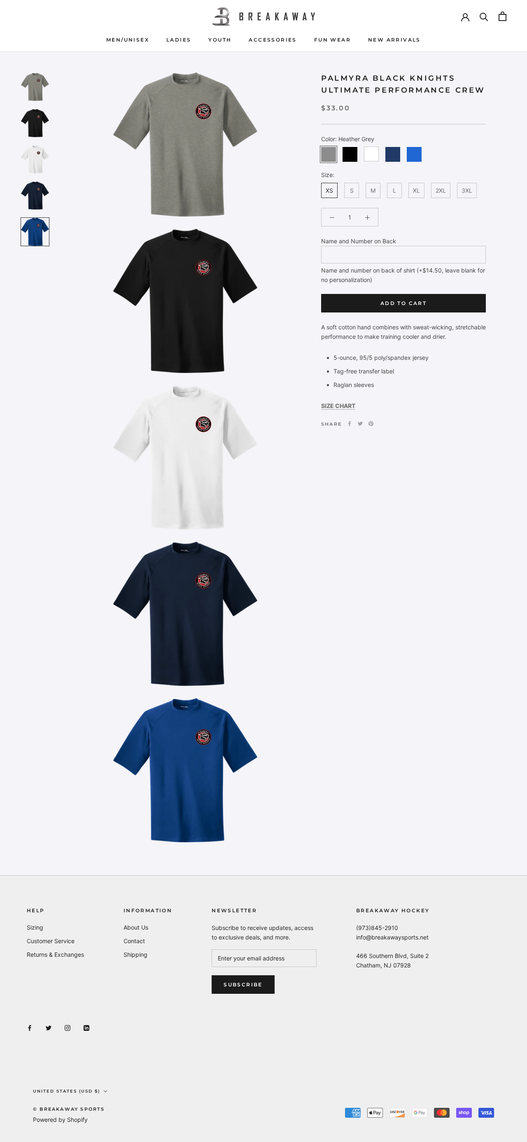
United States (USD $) (66, 1091)
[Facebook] (349, 423)
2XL (441, 190)
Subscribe (243, 984)
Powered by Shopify (60, 1119)
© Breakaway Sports (69, 1109)
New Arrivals (394, 40)
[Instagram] (67, 1027)
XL (416, 190)
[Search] (484, 16)
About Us (136, 927)
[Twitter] (360, 423)
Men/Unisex (127, 40)
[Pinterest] (370, 423)
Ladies (178, 40)
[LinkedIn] (86, 1027)
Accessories (272, 40)
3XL (467, 190)
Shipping (135, 954)
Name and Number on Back (358, 241)
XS (329, 190)
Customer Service (51, 940)
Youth (219, 40)
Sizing (35, 927)
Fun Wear (332, 40)
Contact (134, 940)
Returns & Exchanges (55, 954)
